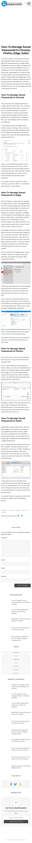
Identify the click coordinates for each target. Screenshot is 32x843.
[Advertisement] (16, 24)
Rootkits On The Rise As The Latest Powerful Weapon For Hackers (20, 686)
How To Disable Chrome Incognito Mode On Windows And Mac (21, 602)
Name (3, 560)
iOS (16, 656)
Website (3, 576)
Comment (4, 538)
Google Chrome (15, 510)
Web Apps (16, 673)
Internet (16, 669)
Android (16, 652)
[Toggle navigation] (29, 3)
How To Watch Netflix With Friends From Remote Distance (20, 611)
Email (3, 568)
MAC (16, 663)
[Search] (25, 3)
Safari (3, 512)
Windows (16, 659)
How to (24, 510)
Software (16, 666)
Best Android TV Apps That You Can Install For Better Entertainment (20, 638)
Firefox (4, 510)
